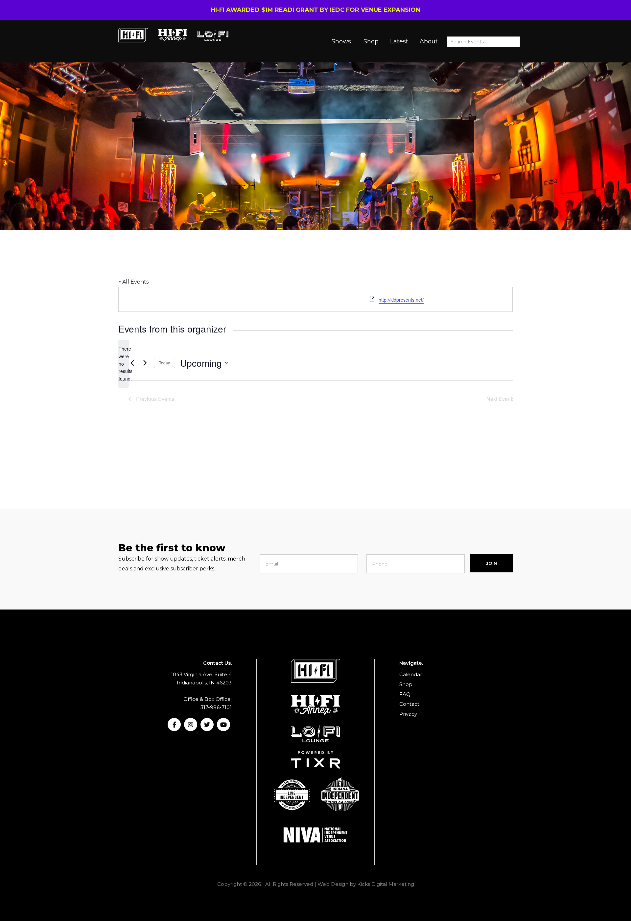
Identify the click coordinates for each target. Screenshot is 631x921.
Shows (341, 41)
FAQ (404, 694)
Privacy (408, 714)
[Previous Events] (132, 363)
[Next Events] (145, 363)
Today (164, 362)
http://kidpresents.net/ (401, 299)
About (429, 41)
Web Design (332, 884)
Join (491, 563)
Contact (409, 704)
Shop (371, 41)
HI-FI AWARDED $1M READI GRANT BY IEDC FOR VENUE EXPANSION (315, 9)
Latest (399, 41)
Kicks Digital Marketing (385, 884)
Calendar (410, 674)
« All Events (133, 282)
